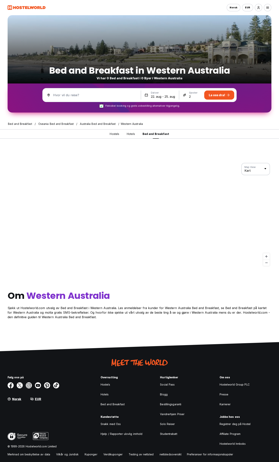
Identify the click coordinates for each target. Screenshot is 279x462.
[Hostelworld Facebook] (11, 385)
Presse (224, 394)
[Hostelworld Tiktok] (56, 385)
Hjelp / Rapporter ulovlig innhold (121, 433)
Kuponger (91, 454)
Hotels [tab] (131, 133)
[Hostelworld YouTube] (38, 385)
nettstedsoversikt (171, 454)
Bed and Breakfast (113, 404)
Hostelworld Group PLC (235, 384)
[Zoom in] (266, 256)
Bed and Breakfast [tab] (156, 133)
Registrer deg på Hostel (235, 424)
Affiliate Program (230, 433)
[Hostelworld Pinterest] (47, 385)
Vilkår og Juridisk (67, 454)
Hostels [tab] (114, 133)
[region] (139, 214)
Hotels (105, 394)
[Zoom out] (266, 263)
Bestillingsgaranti (170, 404)
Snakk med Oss (111, 424)
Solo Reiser (167, 424)
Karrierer (225, 404)
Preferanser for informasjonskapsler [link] (210, 454)
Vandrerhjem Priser (172, 414)
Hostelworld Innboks (233, 443)
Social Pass (167, 384)
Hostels (105, 384)
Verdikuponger (113, 454)
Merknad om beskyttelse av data (29, 454)
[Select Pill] (258, 7)
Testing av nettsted (141, 454)
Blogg (164, 394)
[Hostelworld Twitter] (20, 385)
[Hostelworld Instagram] (29, 385)
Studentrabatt (168, 433)
